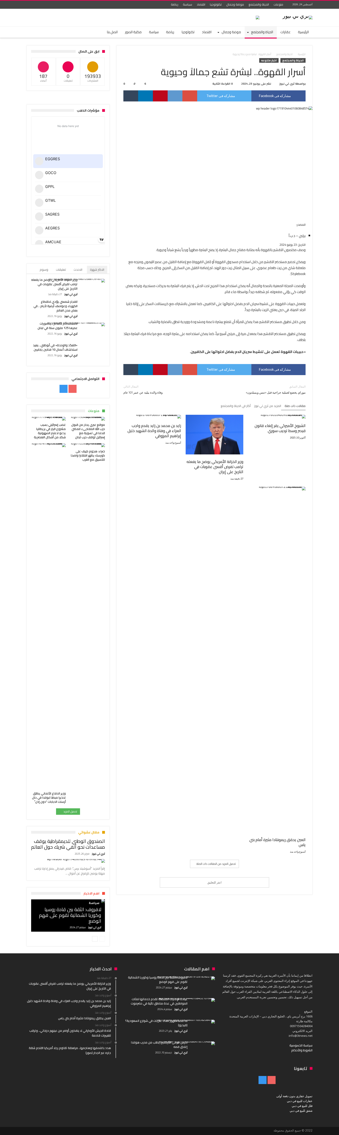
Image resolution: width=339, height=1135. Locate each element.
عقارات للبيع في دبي (299, 1101)
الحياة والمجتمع (259, 4)
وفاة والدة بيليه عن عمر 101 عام (143, 389)
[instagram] (30, 5)
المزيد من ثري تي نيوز (267, 406)
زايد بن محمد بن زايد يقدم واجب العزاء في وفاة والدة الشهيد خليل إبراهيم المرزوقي (154, 430)
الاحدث (78, 269)
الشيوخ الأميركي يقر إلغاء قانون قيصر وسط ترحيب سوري (280, 428)
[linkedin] (145, 95)
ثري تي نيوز (287, 84)
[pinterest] (160, 95)
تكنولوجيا (216, 4)
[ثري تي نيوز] (297, 15)
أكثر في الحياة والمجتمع (236, 406)
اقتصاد (201, 4)
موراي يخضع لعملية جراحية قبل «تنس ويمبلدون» (276, 389)
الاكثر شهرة (97, 269)
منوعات (278, 4)
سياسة (187, 4)
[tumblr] (130, 95)
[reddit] (175, 95)
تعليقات (61, 269)
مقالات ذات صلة (295, 406)
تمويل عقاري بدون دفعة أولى (294, 1096)
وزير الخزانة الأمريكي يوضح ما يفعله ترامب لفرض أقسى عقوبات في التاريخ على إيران (215, 466)
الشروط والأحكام (301, 1050)
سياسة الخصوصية (300, 1045)
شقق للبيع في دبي (301, 1110)
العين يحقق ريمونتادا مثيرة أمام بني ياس (277, 842)
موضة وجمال (235, 4)
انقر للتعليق (214, 882)
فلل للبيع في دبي (302, 1106)
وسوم (44, 269)
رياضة (174, 4)
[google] (189, 95)
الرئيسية (302, 54)
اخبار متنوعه (269, 60)
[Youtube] (39, 5)
